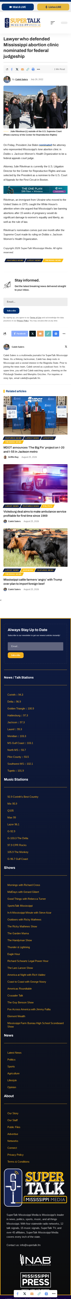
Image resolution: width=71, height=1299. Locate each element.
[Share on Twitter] (17, 69)
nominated (45, 145)
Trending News (53, 260)
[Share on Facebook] (11, 69)
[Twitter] (66, 347)
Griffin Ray (13, 457)
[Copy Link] (27, 69)
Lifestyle (48, 438)
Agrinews (28, 570)
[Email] (22, 69)
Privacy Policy (23, 321)
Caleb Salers (21, 79)
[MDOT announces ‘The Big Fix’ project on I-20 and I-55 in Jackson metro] (35, 415)
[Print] (33, 69)
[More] (38, 69)
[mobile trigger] (54, 22)
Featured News (15, 260)
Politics (47, 506)
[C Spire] (35, 189)
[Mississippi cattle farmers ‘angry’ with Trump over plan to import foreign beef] (35, 547)
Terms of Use (35, 318)
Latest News (34, 260)
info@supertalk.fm (30, 1245)
